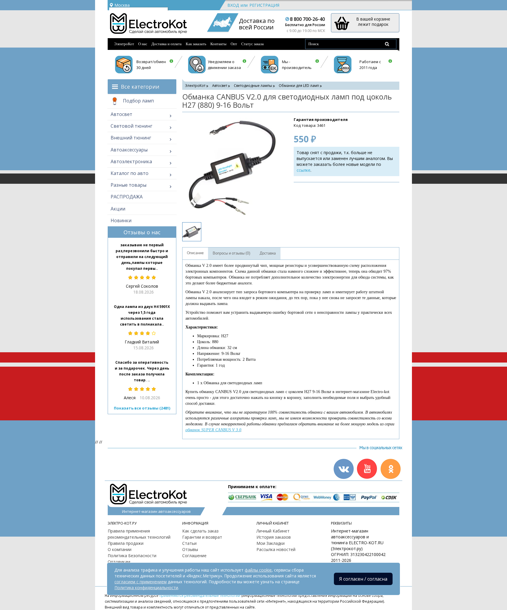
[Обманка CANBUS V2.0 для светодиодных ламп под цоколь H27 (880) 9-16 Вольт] (232, 166)
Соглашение (194, 555)
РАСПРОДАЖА (127, 196)
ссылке (303, 170)
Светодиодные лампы (253, 85)
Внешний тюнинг (131, 137)
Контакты (218, 44)
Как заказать (196, 44)
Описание (195, 253)
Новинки (121, 220)
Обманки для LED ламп (299, 85)
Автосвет (121, 114)
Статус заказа (252, 44)
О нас (142, 44)
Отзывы (190, 549)
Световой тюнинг (131, 126)
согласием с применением (140, 581)
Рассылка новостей (275, 549)
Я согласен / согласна (363, 579)
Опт (234, 44)
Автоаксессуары (129, 149)
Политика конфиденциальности (146, 587)
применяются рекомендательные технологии (199, 595)
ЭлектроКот (124, 44)
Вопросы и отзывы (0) (231, 253)
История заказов (273, 537)
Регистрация (264, 5)
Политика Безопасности (132, 555)
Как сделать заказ (200, 531)
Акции (118, 208)
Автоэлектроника (131, 161)
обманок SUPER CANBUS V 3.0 (213, 430)
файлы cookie (258, 570)
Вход (233, 5)
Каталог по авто (129, 173)
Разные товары (128, 185)
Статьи (189, 543)
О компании (119, 549)
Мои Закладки (270, 543)
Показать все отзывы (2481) (142, 408)
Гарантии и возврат (202, 537)
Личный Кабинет (273, 531)
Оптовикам (119, 561)
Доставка (268, 253)
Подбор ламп (138, 100)
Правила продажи (125, 543)
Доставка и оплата (166, 44)
